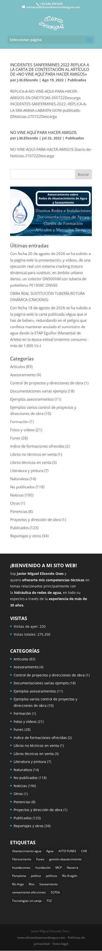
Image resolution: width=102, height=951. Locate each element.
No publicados (22, 486)
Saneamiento (48, 884)
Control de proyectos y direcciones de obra (46, 382)
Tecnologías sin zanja (27, 901)
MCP (58, 867)
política (36, 876)
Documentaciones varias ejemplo (38, 391)
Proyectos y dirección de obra (35, 519)
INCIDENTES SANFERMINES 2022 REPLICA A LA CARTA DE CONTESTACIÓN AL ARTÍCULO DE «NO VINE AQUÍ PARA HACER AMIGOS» (49, 69)
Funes (15, 437)
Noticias (17, 495)
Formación (19, 421)
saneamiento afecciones (29, 892)
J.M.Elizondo (27, 80)
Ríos (31, 884)
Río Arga (18, 884)
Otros (15, 503)
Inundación (43, 867)
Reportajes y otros (25, 535)
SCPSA (55, 892)
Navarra (72, 867)
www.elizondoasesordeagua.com (41, 937)
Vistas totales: (25, 634)
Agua (49, 851)
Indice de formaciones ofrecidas (37, 446)
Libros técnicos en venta (30, 462)
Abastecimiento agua (26, 851)
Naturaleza (19, 478)
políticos (51, 876)
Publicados (77, 80)
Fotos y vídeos (22, 429)
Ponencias (18, 511)
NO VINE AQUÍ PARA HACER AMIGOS (43, 132)
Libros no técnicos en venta (33, 454)
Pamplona (19, 876)
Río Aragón (69, 876)
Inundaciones (21, 867)
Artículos (17, 366)
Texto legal (60, 944)
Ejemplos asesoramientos (32, 399)
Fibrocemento (21, 859)
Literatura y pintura (26, 470)
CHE (84, 851)
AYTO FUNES (67, 851)
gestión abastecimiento (65, 859)
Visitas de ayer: (27, 626)
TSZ (49, 901)
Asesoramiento (23, 374)
